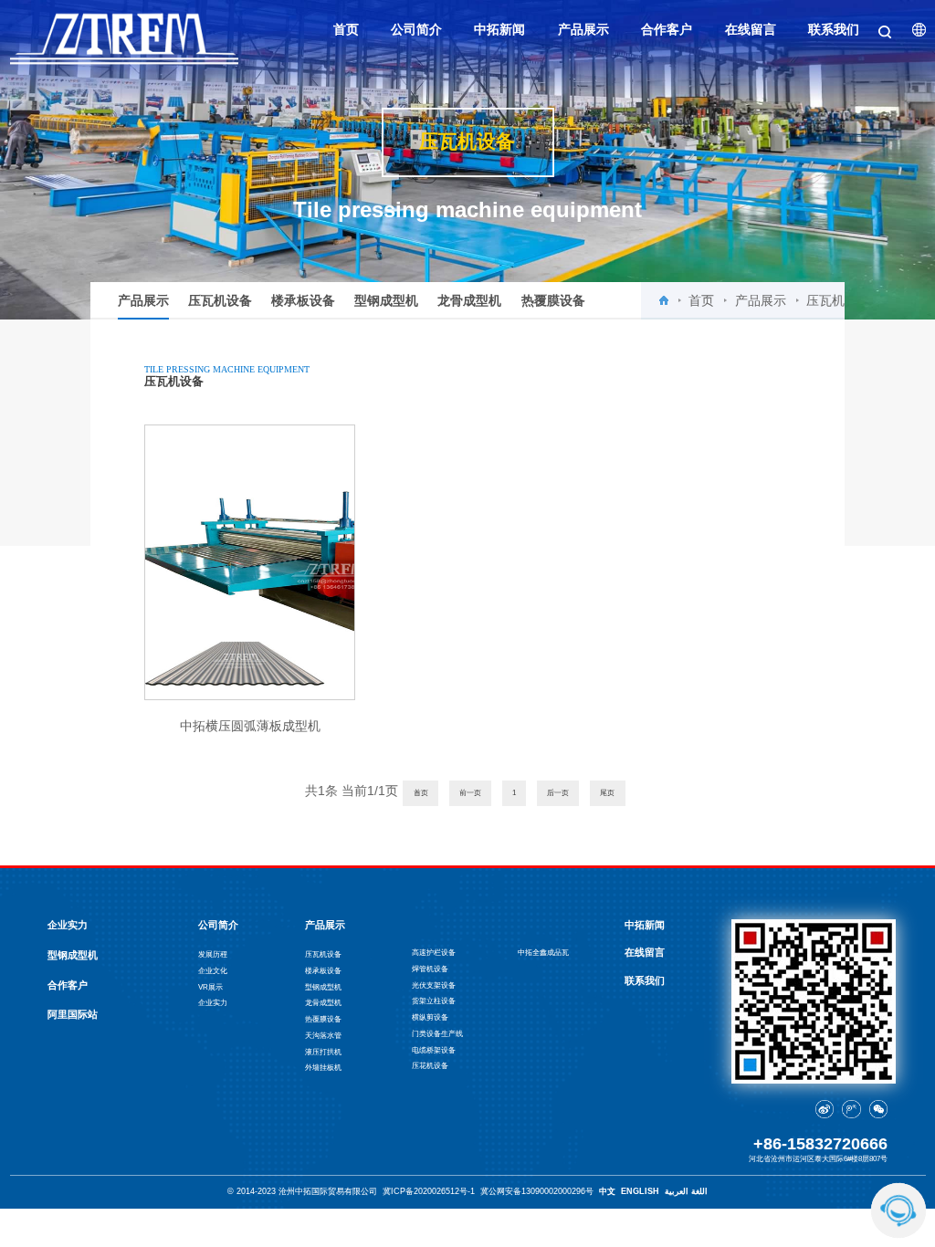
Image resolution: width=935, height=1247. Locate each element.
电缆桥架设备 (434, 1050)
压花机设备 (430, 1066)
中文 (607, 1191)
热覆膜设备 (553, 300)
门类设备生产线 (437, 1034)
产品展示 (143, 300)
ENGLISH (640, 1191)
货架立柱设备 (434, 1001)
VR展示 (210, 987)
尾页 (607, 793)
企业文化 (212, 971)
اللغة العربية (686, 1191)
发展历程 (212, 954)
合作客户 (67, 985)
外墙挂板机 (323, 1068)
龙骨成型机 (469, 300)
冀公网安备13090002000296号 (537, 1191)
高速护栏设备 (434, 952)
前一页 (470, 793)
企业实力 (67, 924)
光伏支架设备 (434, 985)
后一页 (558, 793)
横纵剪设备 (430, 1017)
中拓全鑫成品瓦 (543, 952)
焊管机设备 (430, 969)
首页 (701, 300)
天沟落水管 (323, 1036)
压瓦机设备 (220, 300)
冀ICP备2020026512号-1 (429, 1191)
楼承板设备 (303, 300)
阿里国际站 (72, 1014)
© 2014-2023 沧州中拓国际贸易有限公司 (302, 1191)
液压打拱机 (323, 1052)
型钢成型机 (386, 300)
